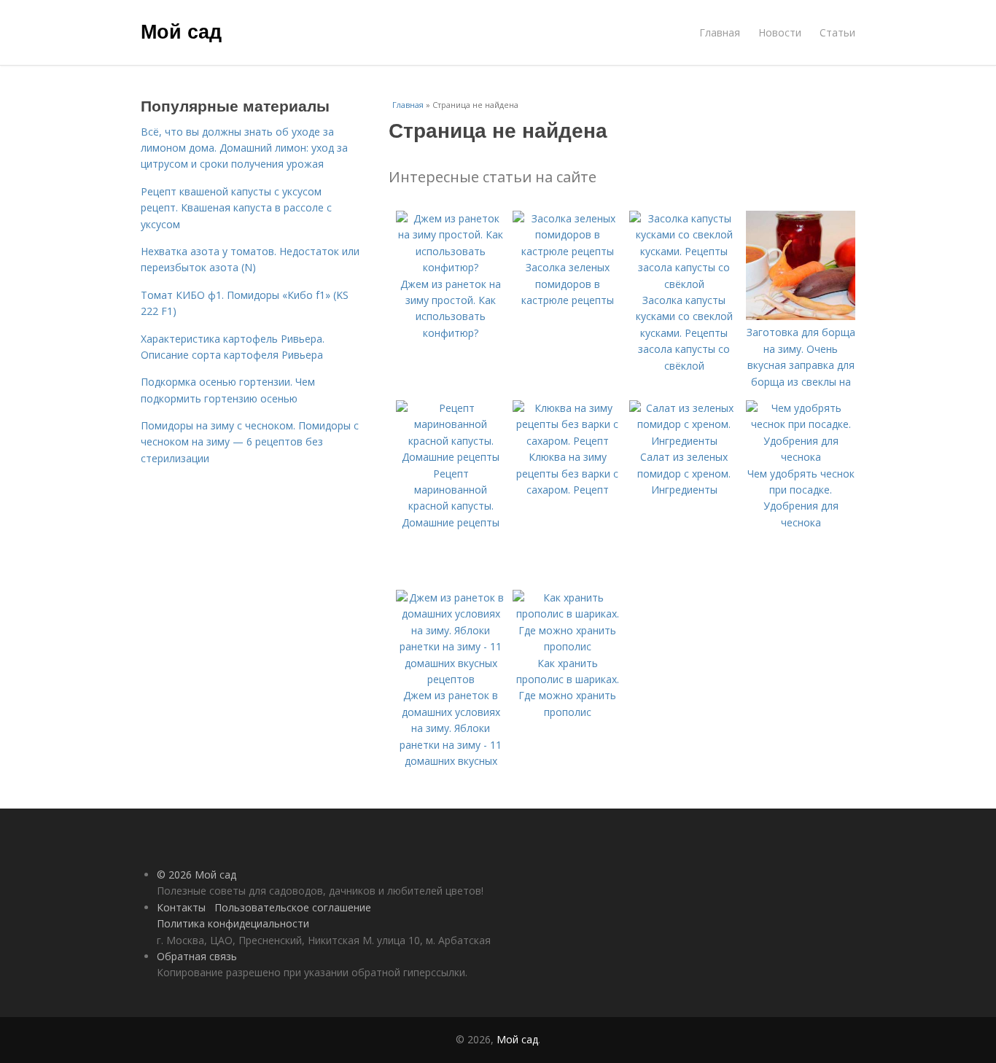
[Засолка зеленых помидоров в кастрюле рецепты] (567, 251)
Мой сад (181, 30)
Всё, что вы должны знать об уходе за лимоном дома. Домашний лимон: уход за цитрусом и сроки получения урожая (244, 148)
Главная (719, 32)
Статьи (837, 32)
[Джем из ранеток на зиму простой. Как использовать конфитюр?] (450, 267)
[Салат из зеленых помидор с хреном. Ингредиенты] (684, 441)
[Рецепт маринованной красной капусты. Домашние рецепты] (450, 457)
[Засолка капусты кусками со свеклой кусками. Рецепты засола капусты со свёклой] (684, 284)
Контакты (181, 907)
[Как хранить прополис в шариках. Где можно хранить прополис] (567, 646)
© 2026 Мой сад (196, 874)
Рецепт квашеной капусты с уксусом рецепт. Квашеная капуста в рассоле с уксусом (236, 207)
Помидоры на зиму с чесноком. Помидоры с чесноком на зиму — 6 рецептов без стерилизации (250, 441)
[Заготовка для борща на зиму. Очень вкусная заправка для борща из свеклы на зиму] (800, 316)
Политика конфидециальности (233, 923)
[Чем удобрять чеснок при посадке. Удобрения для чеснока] (800, 457)
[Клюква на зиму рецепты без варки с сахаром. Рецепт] (567, 441)
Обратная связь (197, 956)
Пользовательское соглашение (292, 907)
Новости (779, 32)
